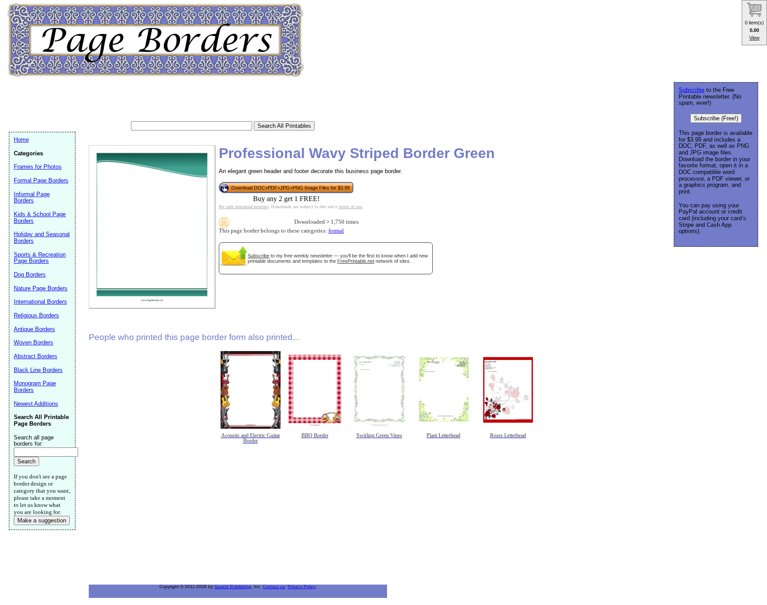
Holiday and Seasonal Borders (42, 237)
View (754, 37)
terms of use (350, 207)
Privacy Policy (301, 586)
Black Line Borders (38, 370)
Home (21, 139)
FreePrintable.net (355, 261)
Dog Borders (30, 274)
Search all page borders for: (34, 440)
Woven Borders (33, 342)
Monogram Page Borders (35, 386)
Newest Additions (36, 403)
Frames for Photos (38, 166)
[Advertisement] (170, 100)
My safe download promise (244, 207)
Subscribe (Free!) (716, 118)
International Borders (40, 301)
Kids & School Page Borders (40, 217)
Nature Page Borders (40, 288)
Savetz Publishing (232, 586)
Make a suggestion (41, 520)
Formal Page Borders (41, 180)
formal (336, 231)
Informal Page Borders (32, 197)
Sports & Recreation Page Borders (40, 258)
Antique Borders (34, 329)
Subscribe (258, 255)
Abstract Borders (35, 356)
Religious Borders (36, 315)
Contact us (274, 586)
